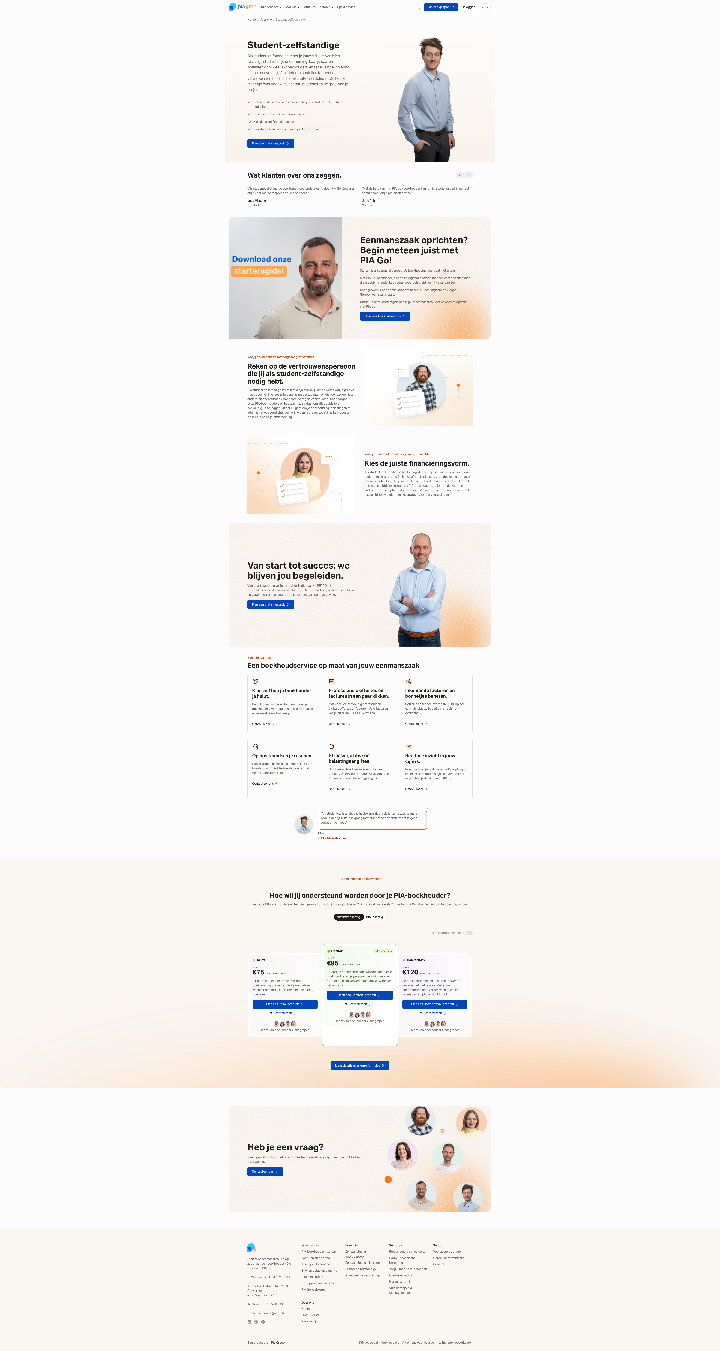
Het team (308, 1309)
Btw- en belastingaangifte (319, 1271)
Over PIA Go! (310, 1315)
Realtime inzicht (312, 1277)
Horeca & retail (399, 1282)
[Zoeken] (418, 7)
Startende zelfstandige (361, 1269)
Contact (438, 1264)
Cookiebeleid (390, 1343)
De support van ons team (319, 1283)
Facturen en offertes (316, 1258)
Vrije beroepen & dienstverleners (400, 1290)
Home (252, 20)
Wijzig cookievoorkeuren (455, 1343)
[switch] (467, 933)
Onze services (268, 7)
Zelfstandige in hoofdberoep (355, 1254)
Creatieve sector (400, 1275)
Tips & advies (346, 7)
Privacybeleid (368, 1343)
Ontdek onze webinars (448, 1258)
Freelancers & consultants (407, 1252)
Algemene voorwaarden (419, 1343)
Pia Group (278, 1343)
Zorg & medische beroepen (408, 1269)
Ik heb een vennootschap (362, 1275)
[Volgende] (468, 175)
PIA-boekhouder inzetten (319, 1252)
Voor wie (290, 7)
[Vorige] (460, 175)
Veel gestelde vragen (447, 1252)
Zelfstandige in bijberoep (362, 1263)
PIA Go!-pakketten (314, 1290)
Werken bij (309, 1321)
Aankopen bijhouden (316, 1264)
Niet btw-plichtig (348, 917)
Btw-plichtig (374, 917)
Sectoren (324, 7)
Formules (309, 7)
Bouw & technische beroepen (402, 1260)
